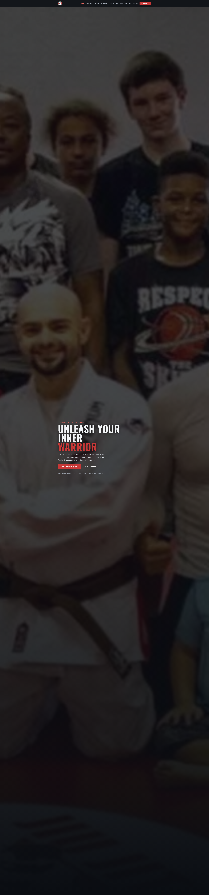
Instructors (114, 3)
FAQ (130, 3)
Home (82, 3)
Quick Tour (104, 3)
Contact (135, 3)
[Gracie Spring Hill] (60, 3)
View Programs (90, 467)
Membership (123, 3)
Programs (89, 3)
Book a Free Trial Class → (70, 467)
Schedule (97, 3)
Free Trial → (145, 3)
